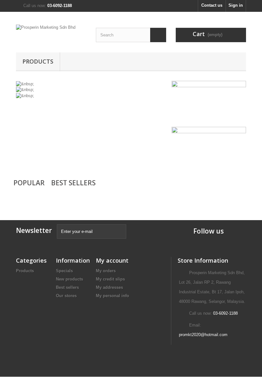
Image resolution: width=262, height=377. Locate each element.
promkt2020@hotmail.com (203, 334)
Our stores (66, 295)
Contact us (211, 5)
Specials (64, 270)
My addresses (109, 287)
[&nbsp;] (25, 83)
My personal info (112, 295)
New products (69, 279)
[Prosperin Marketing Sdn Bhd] (51, 34)
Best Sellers (73, 182)
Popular (29, 182)
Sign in (235, 5)
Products (37, 61)
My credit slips (110, 279)
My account (112, 260)
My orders (106, 270)
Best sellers (67, 287)
